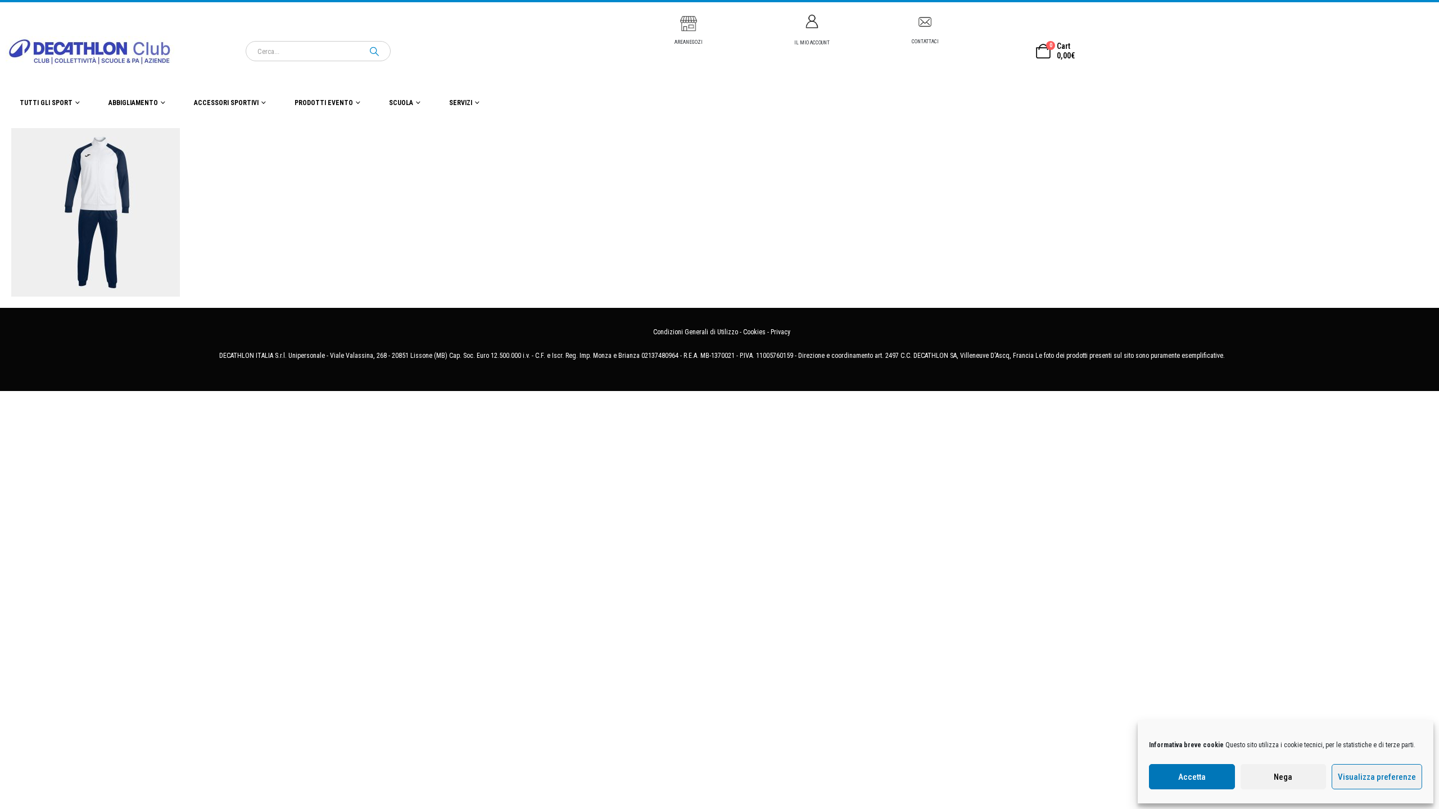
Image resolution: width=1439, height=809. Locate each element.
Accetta (1192, 777)
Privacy (780, 332)
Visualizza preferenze (1377, 777)
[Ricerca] (374, 51)
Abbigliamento (133, 103)
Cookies (754, 332)
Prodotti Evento (324, 103)
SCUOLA (401, 103)
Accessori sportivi (226, 103)
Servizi (460, 103)
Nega (1283, 777)
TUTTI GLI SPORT (46, 103)
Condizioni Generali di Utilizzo (695, 332)
